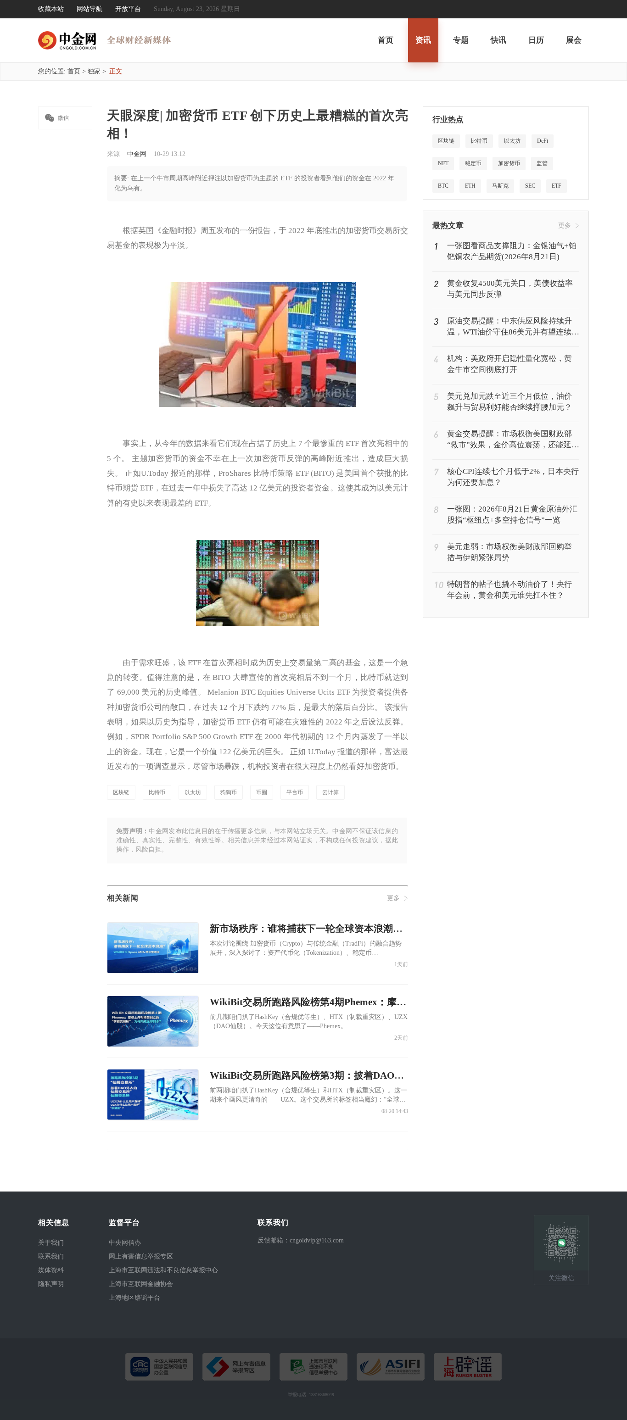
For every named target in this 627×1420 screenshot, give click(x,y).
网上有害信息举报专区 (141, 1256)
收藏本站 (51, 9)
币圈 (261, 792)
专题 (461, 40)
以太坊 (193, 792)
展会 (574, 40)
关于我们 (51, 1242)
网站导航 (89, 9)
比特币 (157, 792)
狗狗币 (228, 792)
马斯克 (500, 186)
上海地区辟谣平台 (134, 1297)
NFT (443, 163)
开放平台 (128, 9)
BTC (443, 186)
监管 (542, 163)
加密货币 (509, 163)
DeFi (542, 141)
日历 (536, 40)
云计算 (330, 792)
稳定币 (473, 163)
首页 (385, 40)
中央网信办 (125, 1242)
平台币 (294, 792)
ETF (556, 186)
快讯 (498, 40)
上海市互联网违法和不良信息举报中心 (163, 1270)
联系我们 (51, 1256)
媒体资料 (51, 1270)
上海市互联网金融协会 (141, 1284)
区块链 (121, 792)
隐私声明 (51, 1284)
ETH (470, 186)
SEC (530, 186)
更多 (393, 898)
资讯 (423, 40)
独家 (94, 71)
